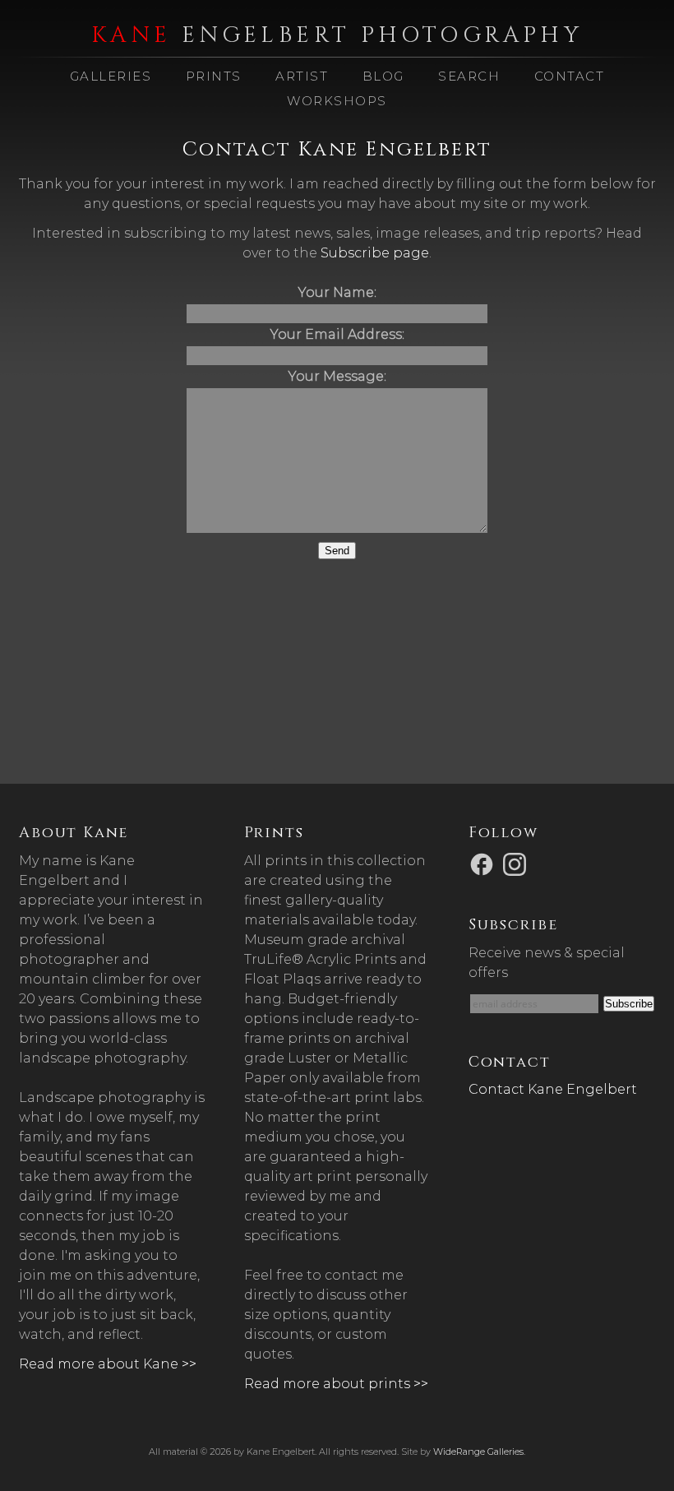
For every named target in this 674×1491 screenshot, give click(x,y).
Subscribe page (375, 253)
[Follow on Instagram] (517, 863)
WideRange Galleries (478, 1451)
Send (337, 550)
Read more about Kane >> (107, 1364)
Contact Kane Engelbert (553, 1089)
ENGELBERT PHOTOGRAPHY (337, 35)
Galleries (111, 76)
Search (469, 76)
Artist (301, 76)
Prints (214, 76)
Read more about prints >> (336, 1383)
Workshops (337, 101)
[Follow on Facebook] (484, 863)
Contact (569, 76)
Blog (383, 76)
